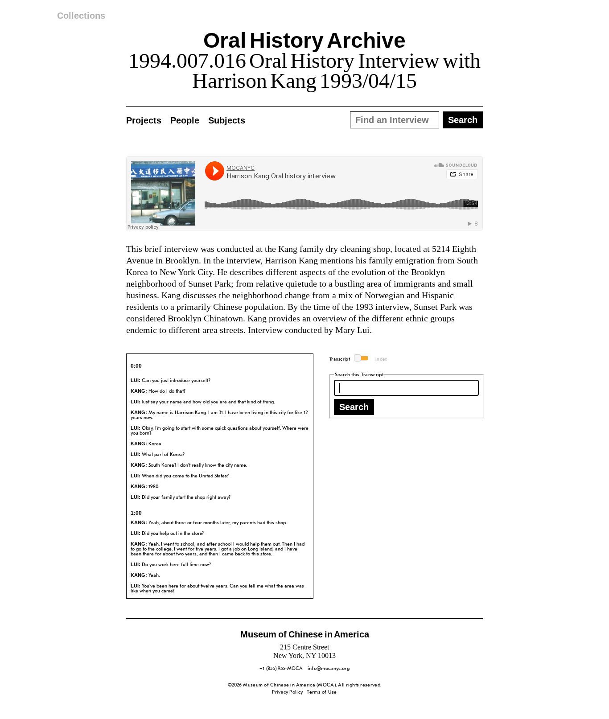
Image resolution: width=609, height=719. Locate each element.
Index (381, 359)
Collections (81, 16)
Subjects (226, 120)
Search (354, 407)
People (184, 120)
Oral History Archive (304, 40)
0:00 (136, 366)
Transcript (339, 359)
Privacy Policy (287, 692)
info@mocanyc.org (329, 668)
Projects (143, 120)
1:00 (136, 513)
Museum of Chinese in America (304, 634)
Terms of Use (322, 692)
